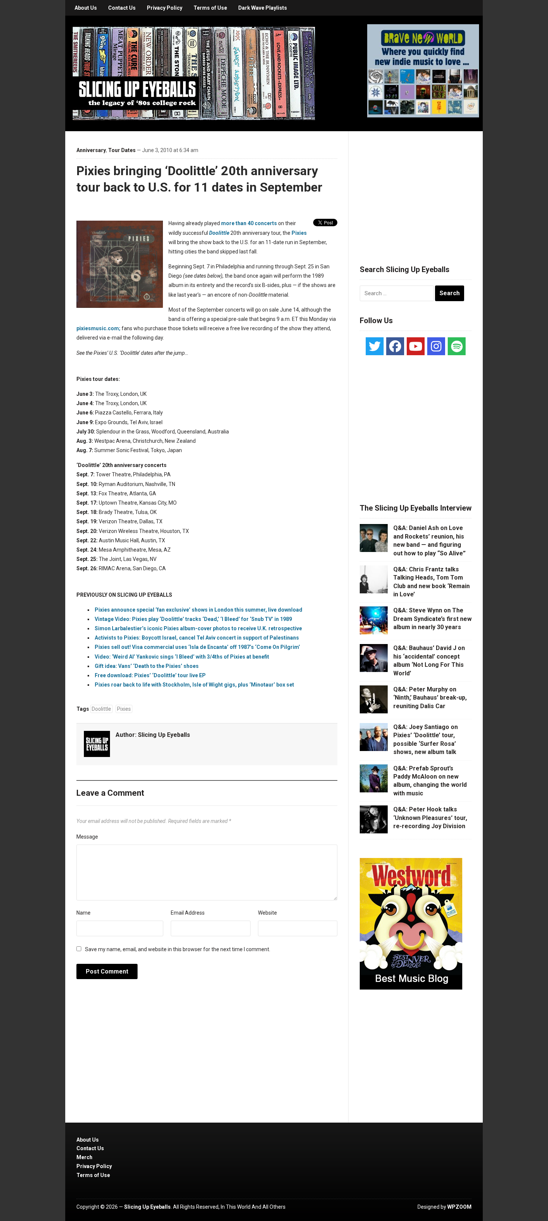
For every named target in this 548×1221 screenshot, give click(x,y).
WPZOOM (459, 1207)
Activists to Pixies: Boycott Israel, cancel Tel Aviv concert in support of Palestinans (197, 638)
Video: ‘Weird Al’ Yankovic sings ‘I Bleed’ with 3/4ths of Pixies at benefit (182, 657)
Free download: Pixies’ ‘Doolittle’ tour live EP (150, 675)
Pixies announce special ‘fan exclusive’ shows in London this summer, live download (198, 610)
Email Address (188, 913)
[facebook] (395, 346)
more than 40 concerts (249, 223)
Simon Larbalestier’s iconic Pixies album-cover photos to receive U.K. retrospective (198, 628)
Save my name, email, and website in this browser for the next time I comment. (177, 949)
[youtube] (416, 346)
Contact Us (122, 8)
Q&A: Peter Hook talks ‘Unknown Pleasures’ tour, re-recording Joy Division (430, 818)
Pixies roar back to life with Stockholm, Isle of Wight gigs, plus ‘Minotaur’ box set (194, 685)
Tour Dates (122, 150)
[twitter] (375, 346)
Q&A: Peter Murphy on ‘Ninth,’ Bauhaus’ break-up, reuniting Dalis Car (430, 698)
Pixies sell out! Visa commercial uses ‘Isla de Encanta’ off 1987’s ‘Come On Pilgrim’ (197, 647)
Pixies (299, 233)
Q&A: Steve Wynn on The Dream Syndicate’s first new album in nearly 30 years (432, 619)
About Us (86, 8)
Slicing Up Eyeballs (164, 734)
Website (267, 913)
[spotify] (457, 346)
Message (87, 837)
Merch (84, 1157)
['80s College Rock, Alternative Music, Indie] (194, 73)
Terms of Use (210, 8)
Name (83, 913)
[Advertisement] (416, 189)
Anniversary (91, 150)
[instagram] (436, 346)
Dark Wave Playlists (262, 8)
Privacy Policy (164, 8)
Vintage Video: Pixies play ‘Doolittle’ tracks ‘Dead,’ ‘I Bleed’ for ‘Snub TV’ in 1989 (193, 619)
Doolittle (219, 233)
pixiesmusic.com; (98, 328)
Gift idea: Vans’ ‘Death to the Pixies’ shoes (147, 666)
